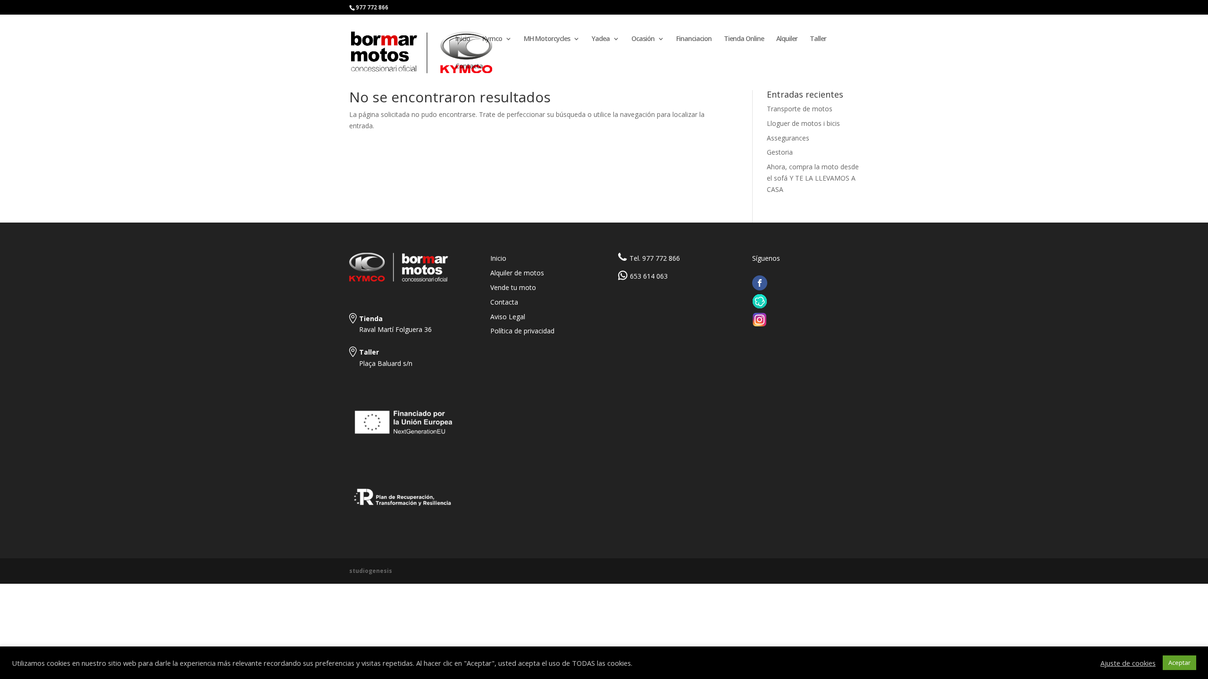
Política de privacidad (522, 330)
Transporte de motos (799, 108)
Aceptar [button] (1179, 662)
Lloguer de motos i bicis (803, 123)
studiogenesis (370, 571)
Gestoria (780, 152)
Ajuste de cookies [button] (1128, 663)
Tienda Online (744, 39)
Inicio (462, 39)
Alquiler (786, 39)
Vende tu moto (513, 287)
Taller (818, 39)
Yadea (601, 39)
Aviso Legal (507, 316)
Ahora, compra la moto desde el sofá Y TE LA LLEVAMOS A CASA (813, 178)
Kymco (492, 39)
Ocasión (642, 39)
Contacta (469, 66)
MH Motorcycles (547, 39)
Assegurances (788, 137)
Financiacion (694, 39)
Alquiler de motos (517, 272)
